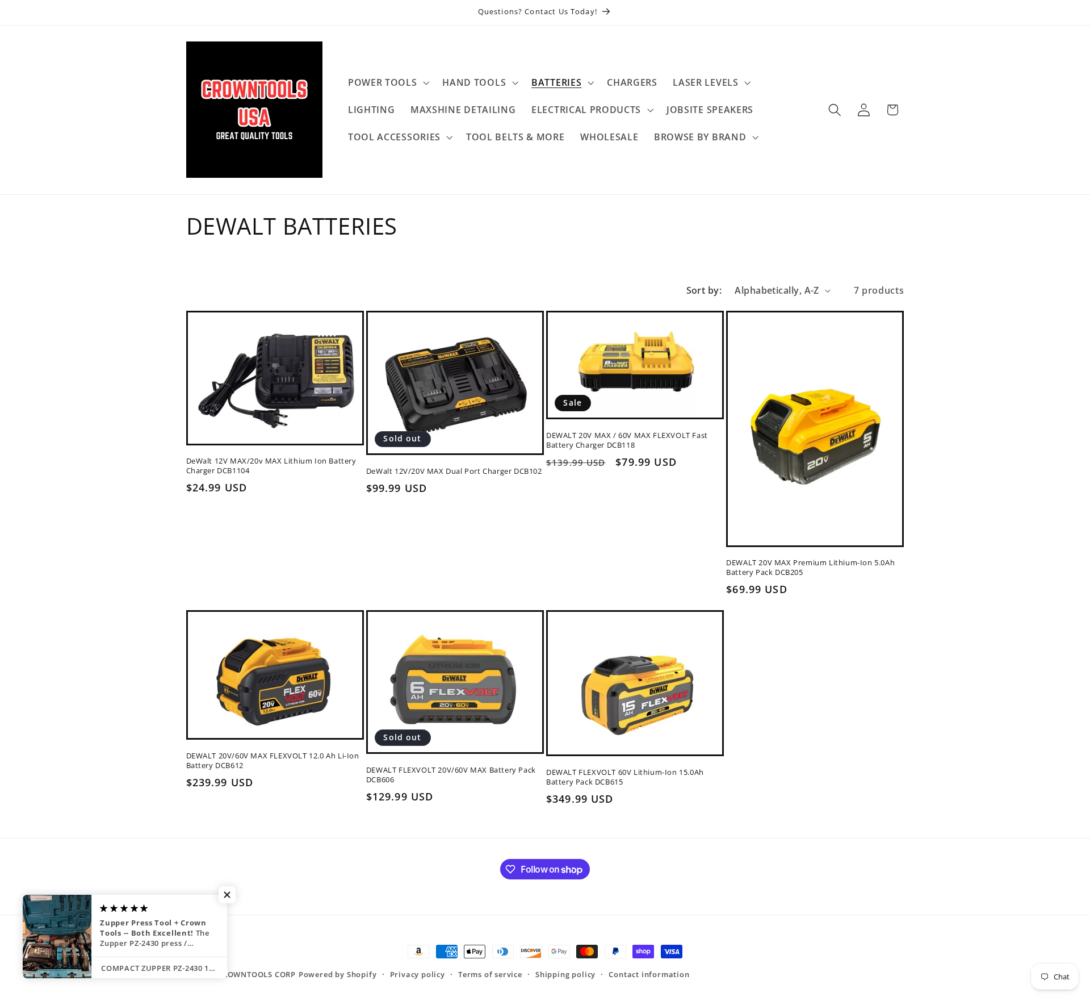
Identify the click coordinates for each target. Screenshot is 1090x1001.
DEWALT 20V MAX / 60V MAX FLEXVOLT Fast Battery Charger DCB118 (627, 440)
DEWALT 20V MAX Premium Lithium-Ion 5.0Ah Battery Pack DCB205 (810, 567)
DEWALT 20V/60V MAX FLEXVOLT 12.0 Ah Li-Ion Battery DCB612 (272, 760)
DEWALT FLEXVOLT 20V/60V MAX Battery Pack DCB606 (451, 775)
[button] (387, 83)
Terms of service (490, 974)
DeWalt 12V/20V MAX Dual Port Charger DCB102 (454, 471)
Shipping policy (565, 974)
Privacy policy (417, 974)
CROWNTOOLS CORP (256, 974)
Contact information (649, 974)
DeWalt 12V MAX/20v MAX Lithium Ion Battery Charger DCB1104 (271, 466)
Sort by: (704, 290)
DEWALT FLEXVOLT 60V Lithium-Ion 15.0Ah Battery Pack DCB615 (625, 777)
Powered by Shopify (338, 974)
